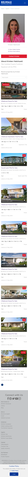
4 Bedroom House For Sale (9, 101)
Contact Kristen (14, 56)
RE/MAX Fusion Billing (6, 438)
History (3, 405)
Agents (7, 8)
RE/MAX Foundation (6, 424)
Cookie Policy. (15, 470)
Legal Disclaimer (7, 462)
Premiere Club (4, 446)
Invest (2, 416)
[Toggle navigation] (25, 3)
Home (2, 8)
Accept (14, 474)
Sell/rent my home (5, 418)
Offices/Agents (4, 444)
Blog (2, 407)
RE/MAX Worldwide (6, 403)
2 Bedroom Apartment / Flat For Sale (12, 137)
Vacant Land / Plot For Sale (9, 168)
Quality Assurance (5, 448)
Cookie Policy (22, 462)
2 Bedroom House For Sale (9, 301)
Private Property (5, 456)
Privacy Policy (15, 462)
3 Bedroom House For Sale (9, 204)
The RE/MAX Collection (7, 428)
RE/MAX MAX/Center (6, 436)
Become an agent (5, 414)
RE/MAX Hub (4, 434)
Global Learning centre (6, 426)
